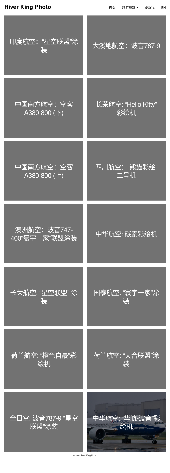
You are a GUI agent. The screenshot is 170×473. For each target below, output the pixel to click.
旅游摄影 (128, 7)
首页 (112, 7)
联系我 (150, 7)
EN (163, 7)
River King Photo (27, 6)
